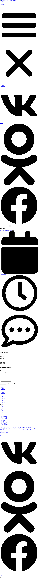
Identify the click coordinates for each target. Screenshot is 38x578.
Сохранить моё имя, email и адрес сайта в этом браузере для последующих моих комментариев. (13, 383)
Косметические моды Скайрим (8, 429)
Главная (2, 1)
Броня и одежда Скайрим (19, 427)
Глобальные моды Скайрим (34, 427)
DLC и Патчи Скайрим (2, 427)
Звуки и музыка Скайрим (25, 428)
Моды (2, 2)
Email (1, 380)
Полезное (2, 4)
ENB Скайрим (6, 427)
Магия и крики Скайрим (4, 417)
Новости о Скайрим (4, 418)
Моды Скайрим (5, 230)
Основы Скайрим (3, 415)
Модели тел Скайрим (17, 429)
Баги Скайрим (3, 420)
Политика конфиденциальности (5, 573)
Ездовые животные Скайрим (12, 428)
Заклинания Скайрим (19, 428)
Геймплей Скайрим (27, 427)
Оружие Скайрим (9, 230)
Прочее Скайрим (5, 430)
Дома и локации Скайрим (4, 428)
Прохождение (3, 3)
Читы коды (2, 85)
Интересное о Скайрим (4, 422)
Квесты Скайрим (31, 428)
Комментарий (2, 377)
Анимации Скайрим (11, 427)
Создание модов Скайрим (4, 424)
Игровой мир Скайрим (4, 416)
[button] (19, 44)
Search (1, 226)
